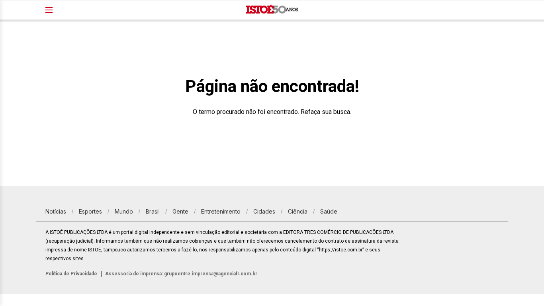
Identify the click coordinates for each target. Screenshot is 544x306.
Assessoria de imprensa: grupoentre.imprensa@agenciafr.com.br (181, 274)
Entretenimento (221, 211)
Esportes (90, 211)
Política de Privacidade (71, 274)
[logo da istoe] (272, 10)
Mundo (124, 211)
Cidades (264, 211)
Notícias (55, 211)
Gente (180, 211)
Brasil (153, 211)
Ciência (297, 211)
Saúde (328, 211)
